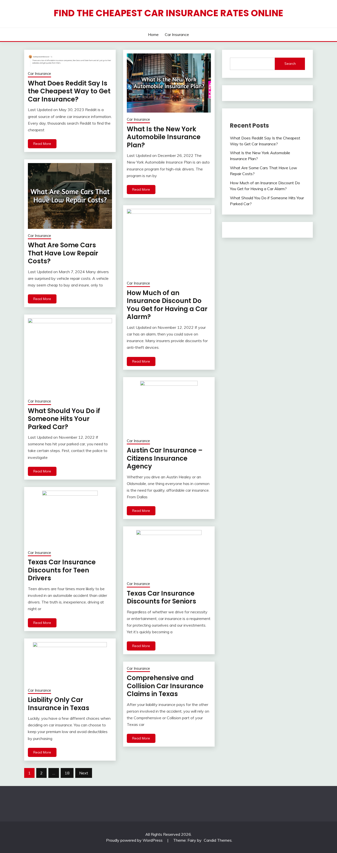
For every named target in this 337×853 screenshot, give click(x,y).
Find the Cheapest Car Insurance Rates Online (168, 13)
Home (153, 34)
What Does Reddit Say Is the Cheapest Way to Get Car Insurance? (69, 91)
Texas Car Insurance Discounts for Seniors (161, 597)
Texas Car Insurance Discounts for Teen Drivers (62, 570)
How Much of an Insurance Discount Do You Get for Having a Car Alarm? (167, 304)
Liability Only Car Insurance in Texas (58, 703)
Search (290, 63)
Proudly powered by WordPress (135, 840)
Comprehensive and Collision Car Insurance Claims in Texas (165, 685)
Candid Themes (218, 840)
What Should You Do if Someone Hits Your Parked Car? (64, 418)
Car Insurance (177, 34)
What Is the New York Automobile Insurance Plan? (164, 137)
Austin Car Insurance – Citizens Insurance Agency (165, 458)
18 (67, 772)
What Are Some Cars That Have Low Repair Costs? (63, 253)
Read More (42, 143)
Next (83, 772)
